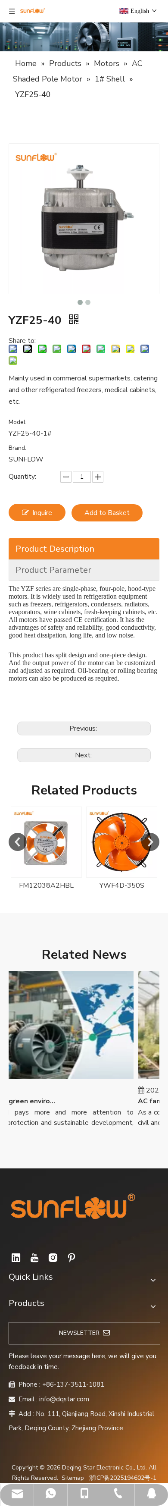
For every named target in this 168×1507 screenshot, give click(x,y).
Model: (18, 422)
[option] (46, 849)
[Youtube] (34, 1257)
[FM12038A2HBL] (46, 842)
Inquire (42, 513)
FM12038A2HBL (46, 885)
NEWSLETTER (81, 1333)
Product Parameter (53, 570)
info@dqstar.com (64, 1399)
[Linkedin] (16, 1257)
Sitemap (73, 1478)
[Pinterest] (71, 1257)
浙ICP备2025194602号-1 (122, 1478)
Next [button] (150, 842)
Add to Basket (107, 513)
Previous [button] (18, 842)
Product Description (55, 549)
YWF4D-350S (122, 885)
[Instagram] (53, 1257)
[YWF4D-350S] (122, 842)
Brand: (17, 448)
